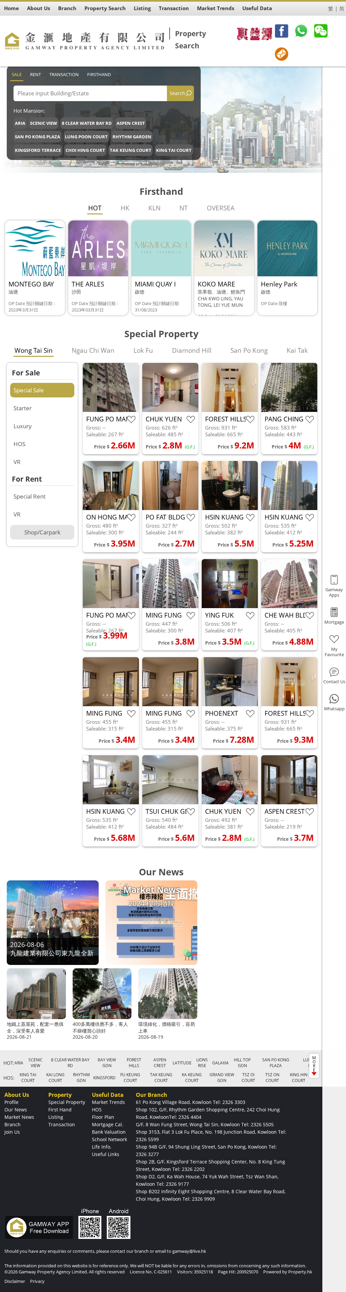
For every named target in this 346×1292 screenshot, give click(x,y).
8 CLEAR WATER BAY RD (87, 123)
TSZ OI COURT (248, 1077)
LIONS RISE (202, 1062)
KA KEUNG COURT (192, 1077)
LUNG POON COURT (86, 137)
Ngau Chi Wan (93, 350)
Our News (15, 1109)
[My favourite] (131, 419)
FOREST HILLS (134, 1062)
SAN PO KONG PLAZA (37, 137)
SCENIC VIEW (43, 123)
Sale (17, 74)
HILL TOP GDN (242, 1062)
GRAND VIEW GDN (221, 1077)
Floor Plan (103, 1117)
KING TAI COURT (174, 150)
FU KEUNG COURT (130, 1077)
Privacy (37, 1281)
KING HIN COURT (298, 1077)
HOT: (9, 1063)
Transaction (64, 74)
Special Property (66, 1102)
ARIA (20, 123)
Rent (35, 74)
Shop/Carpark (42, 532)
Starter (23, 408)
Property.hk (300, 1272)
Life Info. (102, 1147)
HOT (95, 208)
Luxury (23, 426)
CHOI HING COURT (85, 150)
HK (125, 208)
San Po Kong (249, 350)
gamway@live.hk (189, 1251)
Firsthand (99, 74)
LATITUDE (182, 1063)
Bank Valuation (109, 1132)
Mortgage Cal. (107, 1124)
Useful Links (105, 1154)
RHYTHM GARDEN (132, 137)
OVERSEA (220, 208)
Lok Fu (143, 350)
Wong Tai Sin (34, 350)
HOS (19, 444)
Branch (12, 1124)
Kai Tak (297, 350)
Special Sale (29, 390)
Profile (11, 1102)
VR (17, 462)
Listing (55, 1117)
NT (183, 208)
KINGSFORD (104, 1078)
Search (177, 93)
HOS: (9, 1078)
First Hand (60, 1109)
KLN (154, 208)
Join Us (12, 1132)
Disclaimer (14, 1281)
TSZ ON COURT (272, 1077)
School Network (109, 1139)
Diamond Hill (192, 350)
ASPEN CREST (131, 123)
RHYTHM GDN (81, 1077)
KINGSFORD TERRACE (38, 150)
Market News (19, 1117)
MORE (314, 1064)
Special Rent (30, 496)
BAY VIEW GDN (107, 1062)
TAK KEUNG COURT (130, 150)
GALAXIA (220, 1063)
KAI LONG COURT (55, 1077)
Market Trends (108, 1102)
